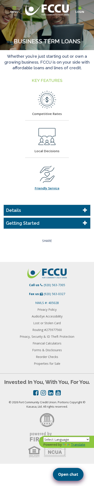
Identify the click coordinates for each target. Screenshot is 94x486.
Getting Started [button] (22, 223)
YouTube (58, 393)
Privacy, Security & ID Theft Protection (47, 336)
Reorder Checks (47, 357)
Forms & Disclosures (47, 350)
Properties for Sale (47, 363)
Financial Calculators (47, 343)
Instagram (43, 393)
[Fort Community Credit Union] (47, 9)
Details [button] (13, 210)
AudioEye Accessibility (47, 316)
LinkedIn (50, 393)
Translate (78, 444)
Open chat (68, 474)
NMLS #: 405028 (47, 303)
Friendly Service (47, 188)
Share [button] (47, 240)
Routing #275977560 (47, 330)
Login (79, 12)
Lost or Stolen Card (47, 323)
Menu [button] (14, 12)
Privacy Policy (47, 309)
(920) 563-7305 (54, 285)
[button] (80, 9)
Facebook (35, 393)
